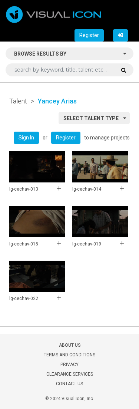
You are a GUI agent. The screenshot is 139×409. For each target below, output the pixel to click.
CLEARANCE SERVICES (69, 374)
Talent (18, 101)
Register (89, 35)
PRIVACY (69, 364)
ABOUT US (69, 345)
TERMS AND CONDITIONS (69, 354)
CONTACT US (69, 383)
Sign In (26, 138)
